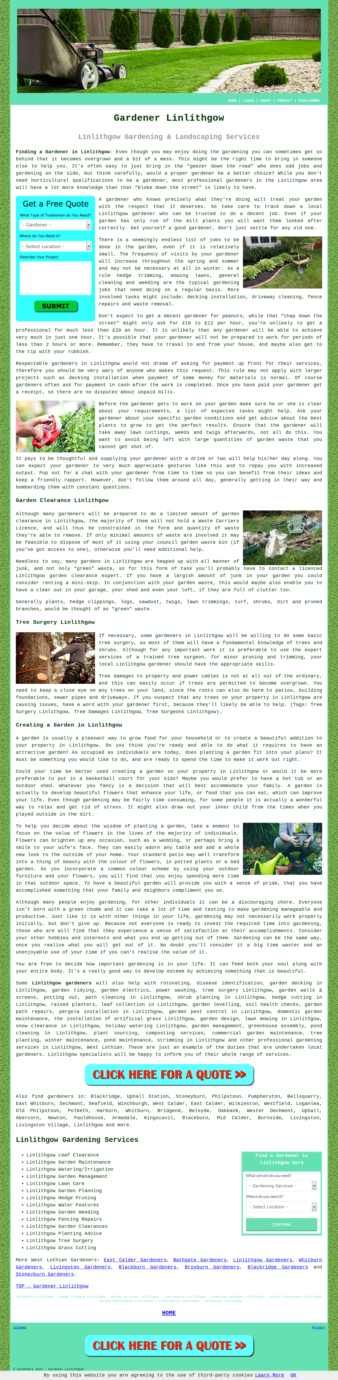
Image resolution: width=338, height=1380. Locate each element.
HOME (232, 101)
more (123, 1125)
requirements (151, 411)
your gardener (130, 473)
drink (198, 458)
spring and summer (213, 261)
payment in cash (108, 385)
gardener (117, 199)
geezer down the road (220, 166)
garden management (217, 1026)
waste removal (152, 304)
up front (250, 363)
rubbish (78, 351)
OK (293, 1375)
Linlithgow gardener (127, 213)
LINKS (248, 101)
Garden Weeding (78, 1212)
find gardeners (53, 1096)
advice (269, 418)
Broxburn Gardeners (212, 1267)
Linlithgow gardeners (62, 983)
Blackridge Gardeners (278, 1267)
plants (211, 221)
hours (59, 344)
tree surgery (220, 990)
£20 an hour (129, 330)
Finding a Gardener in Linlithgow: (64, 152)
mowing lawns (190, 275)
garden (231, 152)
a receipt (29, 392)
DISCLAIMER (309, 101)
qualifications (93, 180)
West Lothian (104, 1047)
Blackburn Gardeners (147, 1267)
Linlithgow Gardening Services (77, 1140)
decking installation (98, 377)
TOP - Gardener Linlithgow (52, 1286)
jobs (215, 240)
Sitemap (19, 1328)
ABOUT (265, 101)
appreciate (148, 465)
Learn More (269, 1375)
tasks (132, 297)
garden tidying (73, 990)
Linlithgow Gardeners (262, 1260)
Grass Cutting (77, 1248)
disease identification (229, 983)
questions (116, 487)
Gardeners (84, 1260)
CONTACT (284, 101)
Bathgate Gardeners (199, 1260)
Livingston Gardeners (80, 1267)
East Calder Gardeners (135, 1260)
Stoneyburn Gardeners (45, 1274)
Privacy (318, 1328)
